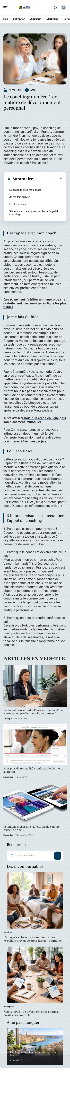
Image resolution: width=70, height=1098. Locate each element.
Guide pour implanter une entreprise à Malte (33, 1053)
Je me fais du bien (19, 197)
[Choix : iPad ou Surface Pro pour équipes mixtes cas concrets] (35, 975)
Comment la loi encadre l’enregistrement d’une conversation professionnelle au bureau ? (33, 711)
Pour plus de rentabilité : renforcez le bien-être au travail (33, 770)
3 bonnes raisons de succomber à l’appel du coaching (34, 212)
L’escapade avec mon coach (25, 190)
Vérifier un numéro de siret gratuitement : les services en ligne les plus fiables (34, 303)
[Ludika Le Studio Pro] (24, 7)
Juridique (7, 718)
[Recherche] (55, 7)
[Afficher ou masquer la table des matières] (47, 179)
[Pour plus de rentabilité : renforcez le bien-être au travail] (35, 744)
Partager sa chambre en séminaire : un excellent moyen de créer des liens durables (33, 939)
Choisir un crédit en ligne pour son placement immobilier (34, 420)
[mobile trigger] (6, 7)
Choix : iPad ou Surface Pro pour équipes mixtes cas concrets (31, 1013)
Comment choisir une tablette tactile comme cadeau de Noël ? (31, 828)
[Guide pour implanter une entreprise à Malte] (35, 1046)
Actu (33, 89)
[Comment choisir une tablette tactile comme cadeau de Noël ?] (35, 803)
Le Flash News (17, 204)
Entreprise (8, 776)
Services (8, 932)
